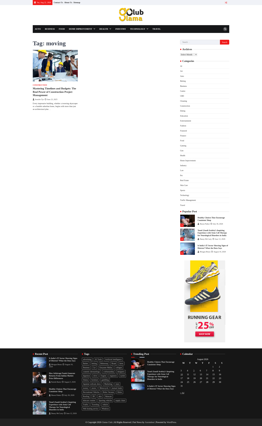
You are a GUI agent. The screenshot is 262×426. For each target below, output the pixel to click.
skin (100, 396)
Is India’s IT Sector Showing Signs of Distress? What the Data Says (63, 359)
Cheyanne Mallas (105, 367)
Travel (156, 29)
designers (120, 372)
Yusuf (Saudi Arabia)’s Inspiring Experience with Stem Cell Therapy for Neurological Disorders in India (212, 232)
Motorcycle (104, 388)
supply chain (120, 400)
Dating (182, 111)
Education (184, 116)
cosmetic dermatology (91, 372)
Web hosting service (90, 409)
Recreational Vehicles (91, 392)
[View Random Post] (225, 2)
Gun (181, 150)
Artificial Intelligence (113, 359)
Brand (113, 363)
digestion (86, 376)
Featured (183, 131)
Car (94, 367)
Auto (38, 29)
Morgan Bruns (205, 252)
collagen (119, 367)
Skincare (108, 396)
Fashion (183, 126)
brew (121, 363)
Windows (105, 409)
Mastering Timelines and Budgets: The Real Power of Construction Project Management (54, 92)
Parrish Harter (56, 382)
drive (95, 376)
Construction (40, 85)
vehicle (105, 404)
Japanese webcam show (92, 384)
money (85, 388)
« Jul (182, 393)
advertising (87, 359)
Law (182, 170)
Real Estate (184, 180)
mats (117, 384)
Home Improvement (80, 29)
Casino (182, 91)
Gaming (183, 146)
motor (94, 388)
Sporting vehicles (105, 400)
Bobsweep (104, 363)
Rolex (119, 392)
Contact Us (58, 2)
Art (181, 71)
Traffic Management (188, 200)
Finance (183, 136)
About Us (68, 2)
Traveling (95, 404)
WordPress (171, 422)
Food (62, 29)
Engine (103, 376)
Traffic (85, 404)
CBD (182, 96)
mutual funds (117, 388)
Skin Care (184, 185)
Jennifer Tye (39, 99)
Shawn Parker (205, 224)
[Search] (225, 29)
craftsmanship (108, 372)
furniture (94, 380)
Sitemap (76, 2)
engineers (113, 376)
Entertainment (185, 121)
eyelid (122, 376)
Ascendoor (149, 422)
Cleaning (183, 101)
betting (94, 363)
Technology (137, 29)
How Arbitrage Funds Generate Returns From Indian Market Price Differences (62, 375)
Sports (182, 190)
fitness (85, 380)
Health (103, 29)
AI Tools (98, 359)
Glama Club (107, 422)
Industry (120, 29)
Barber (85, 363)
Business (50, 29)
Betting (183, 81)
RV (94, 396)
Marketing (108, 384)
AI (181, 66)
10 (182, 374)
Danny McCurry (206, 239)
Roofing (86, 396)
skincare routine (89, 400)
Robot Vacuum (108, 392)
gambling (105, 380)
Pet (181, 175)
